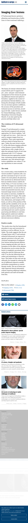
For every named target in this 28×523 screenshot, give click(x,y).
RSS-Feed (3, 439)
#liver (25, 342)
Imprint (3, 454)
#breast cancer (9, 403)
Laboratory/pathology (6, 414)
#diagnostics (6, 371)
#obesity (19, 371)
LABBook (3, 428)
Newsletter (4, 444)
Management (4, 418)
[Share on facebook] (2, 304)
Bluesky (3, 436)
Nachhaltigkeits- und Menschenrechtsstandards (8, 448)
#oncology (24, 371)
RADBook (3, 426)
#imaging (17, 342)
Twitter (3, 434)
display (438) (20, 285)
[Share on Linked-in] (9, 304)
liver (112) (18, 288)
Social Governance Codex (8, 451)
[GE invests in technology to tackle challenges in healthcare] (14, 382)
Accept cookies (14, 519)
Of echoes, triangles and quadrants (11, 362)
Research (3, 421)
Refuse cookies (14, 515)
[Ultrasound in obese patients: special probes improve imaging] (14, 321)
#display (15, 403)
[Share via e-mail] (19, 304)
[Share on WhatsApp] (12, 304)
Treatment (4, 416)
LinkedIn (3, 438)
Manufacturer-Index (6, 429)
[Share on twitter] (6, 304)
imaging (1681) (8, 288)
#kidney (21, 342)
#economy (19, 403)
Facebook (3, 433)
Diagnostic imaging (6, 413)
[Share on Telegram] (16, 304)
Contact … (6, 294)
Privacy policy (4, 452)
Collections (4, 424)
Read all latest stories (10, 299)
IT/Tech (3, 419)
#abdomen (12, 342)
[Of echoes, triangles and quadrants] (14, 352)
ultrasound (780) (8, 290)
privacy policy (12, 511)
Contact (3, 446)
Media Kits (4, 443)
